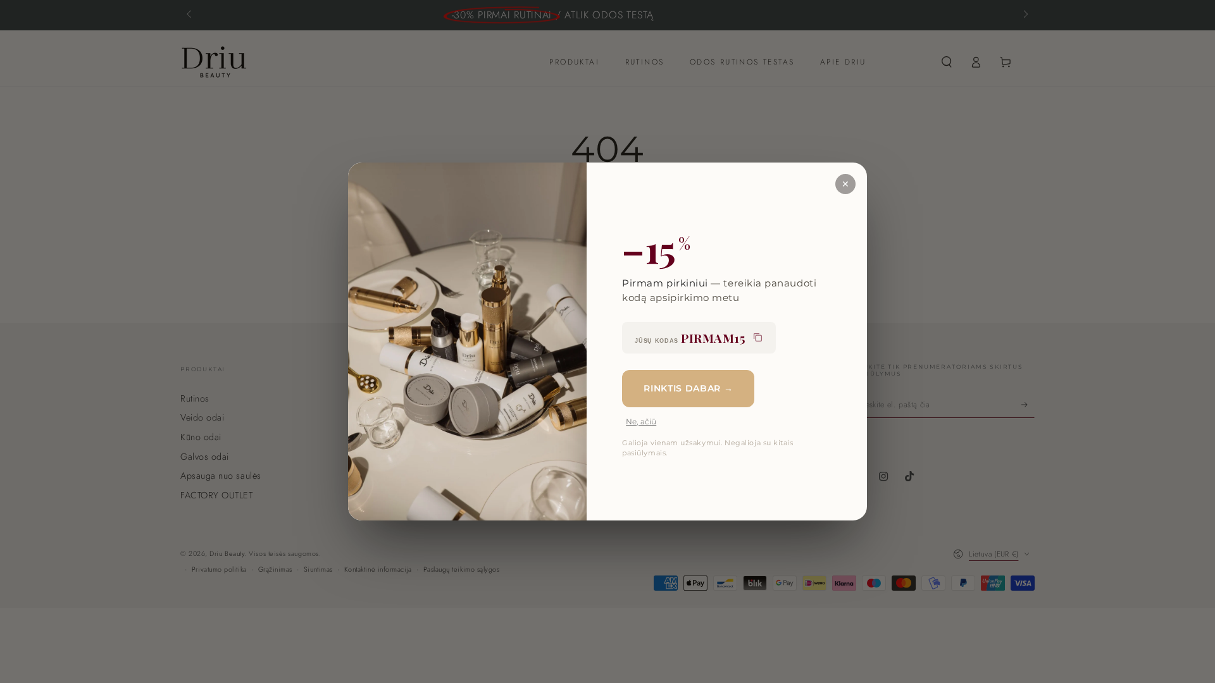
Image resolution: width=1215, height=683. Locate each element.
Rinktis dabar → (688, 388)
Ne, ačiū (641, 421)
